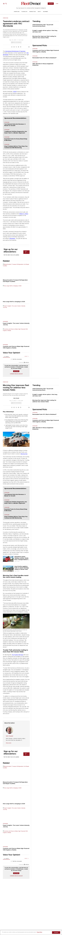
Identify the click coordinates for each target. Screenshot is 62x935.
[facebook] (11, 46)
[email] (20, 46)
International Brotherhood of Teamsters (15, 51)
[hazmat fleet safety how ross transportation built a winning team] (8, 559)
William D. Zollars (23, 213)
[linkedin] (14, 46)
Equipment (45, 11)
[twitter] (16, 46)
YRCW (14, 91)
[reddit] (18, 46)
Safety (39, 11)
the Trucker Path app (17, 654)
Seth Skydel (16, 398)
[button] (4, 4)
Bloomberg (12, 238)
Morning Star (24, 453)
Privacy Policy (39, 932)
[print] (29, 46)
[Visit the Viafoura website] (26, 362)
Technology (24, 11)
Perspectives (32, 11)
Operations (16, 11)
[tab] (6, 356)
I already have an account (16, 373)
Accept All (56, 932)
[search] (6, 4)
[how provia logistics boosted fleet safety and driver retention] (8, 568)
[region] (16, 359)
